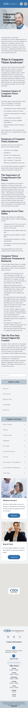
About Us (5, 388)
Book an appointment (14, 662)
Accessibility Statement (7, 703)
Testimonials (6, 404)
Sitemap (23, 703)
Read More (14, 515)
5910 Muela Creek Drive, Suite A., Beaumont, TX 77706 (14, 651)
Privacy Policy (17, 703)
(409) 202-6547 (14, 658)
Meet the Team (7, 399)
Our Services (6, 394)
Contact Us (6, 410)
